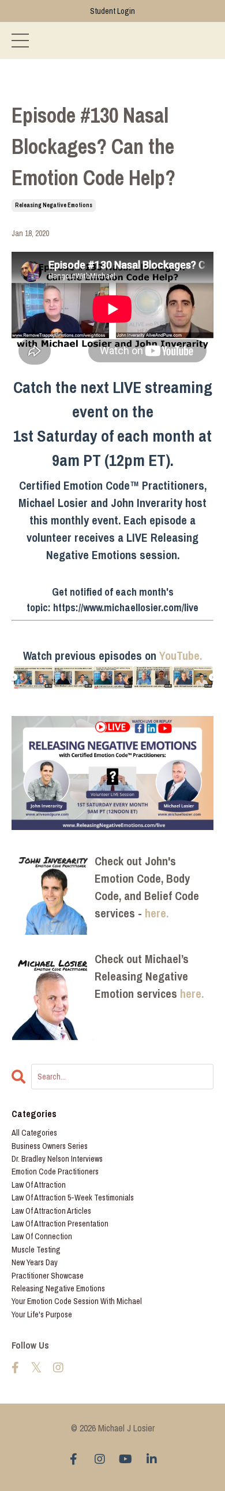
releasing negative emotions (53, 205)
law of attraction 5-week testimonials (73, 1197)
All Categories (34, 1133)
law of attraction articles (51, 1211)
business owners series (50, 1146)
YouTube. (180, 655)
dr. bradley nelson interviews (57, 1159)
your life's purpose (42, 1314)
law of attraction (39, 1185)
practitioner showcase (48, 1275)
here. (156, 913)
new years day (35, 1262)
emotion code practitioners (55, 1171)
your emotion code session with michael (77, 1301)
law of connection (42, 1236)
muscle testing (36, 1249)
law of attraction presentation (60, 1223)
